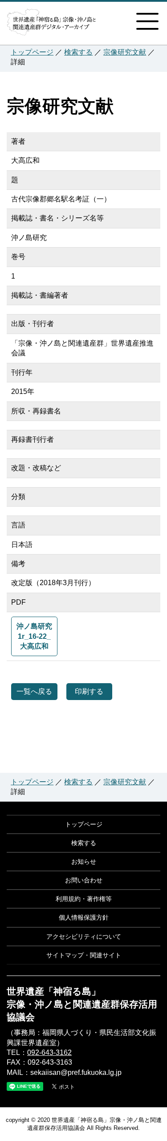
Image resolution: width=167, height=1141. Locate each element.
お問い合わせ (83, 880)
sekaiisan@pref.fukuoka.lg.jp (76, 1072)
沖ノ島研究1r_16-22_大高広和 (34, 636)
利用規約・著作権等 (84, 898)
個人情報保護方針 (84, 917)
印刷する (89, 691)
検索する (78, 52)
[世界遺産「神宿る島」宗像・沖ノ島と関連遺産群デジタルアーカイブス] (51, 25)
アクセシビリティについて (83, 936)
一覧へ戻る (34, 691)
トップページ (32, 52)
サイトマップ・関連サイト (83, 955)
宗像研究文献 (124, 52)
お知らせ (83, 861)
